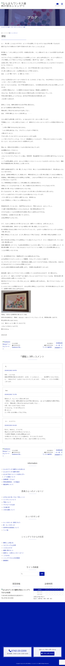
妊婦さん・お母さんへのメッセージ (13, 553)
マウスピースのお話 (9, 504)
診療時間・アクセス (9, 479)
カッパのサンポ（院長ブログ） (12, 522)
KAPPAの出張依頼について (11, 527)
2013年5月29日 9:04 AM (11, 425)
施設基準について (8, 484)
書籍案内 (5, 560)
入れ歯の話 (6, 507)
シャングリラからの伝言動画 (11, 558)
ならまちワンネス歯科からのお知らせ (14, 469)
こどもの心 (6, 555)
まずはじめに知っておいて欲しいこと (14, 497)
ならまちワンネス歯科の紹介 (11, 471)
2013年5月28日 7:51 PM (11, 394)
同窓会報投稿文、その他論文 (11, 482)
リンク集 (5, 530)
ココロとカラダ (7, 548)
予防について (7, 502)
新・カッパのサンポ (9, 525)
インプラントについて (9, 499)
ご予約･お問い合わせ (48, 653)
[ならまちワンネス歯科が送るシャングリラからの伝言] (14, 4)
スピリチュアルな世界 (9, 545)
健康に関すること (8, 550)
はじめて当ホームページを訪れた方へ (14, 474)
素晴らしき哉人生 (8, 542)
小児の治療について (9, 509)
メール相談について (9, 477)
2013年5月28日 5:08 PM (11, 370)
